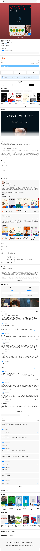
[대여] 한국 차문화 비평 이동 (11, 522)
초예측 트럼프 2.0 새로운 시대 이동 (12, 205)
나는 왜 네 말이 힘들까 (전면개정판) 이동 (33, 503)
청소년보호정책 (16, 545)
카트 (38, 2)
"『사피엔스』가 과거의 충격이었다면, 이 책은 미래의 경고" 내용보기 (20, 317)
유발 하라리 (2, 45)
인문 (5, 246)
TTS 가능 (8, 256)
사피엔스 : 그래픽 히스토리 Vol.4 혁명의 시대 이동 (5, 205)
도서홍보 (31, 545)
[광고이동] (36, 1)
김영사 (2, 46)
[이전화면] (1, 1)
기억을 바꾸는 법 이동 (5, 233)
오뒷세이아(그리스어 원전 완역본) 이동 (18, 503)
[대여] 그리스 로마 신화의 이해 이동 (26, 522)
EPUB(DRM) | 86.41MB (10, 260)
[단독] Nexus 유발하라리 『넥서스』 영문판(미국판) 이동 (26, 205)
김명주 (7, 45)
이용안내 (2, 253)
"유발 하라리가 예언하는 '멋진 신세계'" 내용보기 (20, 327)
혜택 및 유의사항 (10, 295)
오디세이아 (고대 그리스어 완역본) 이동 (4, 503)
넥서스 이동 (19, 205)
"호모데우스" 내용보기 (20, 355)
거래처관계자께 (27, 545)
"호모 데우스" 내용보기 (20, 336)
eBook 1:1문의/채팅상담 (29, 542)
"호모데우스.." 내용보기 (20, 386)
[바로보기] (25, 302)
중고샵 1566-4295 (22, 542)
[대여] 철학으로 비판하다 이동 (4, 522)
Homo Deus (4, 48)
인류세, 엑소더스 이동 (26, 233)
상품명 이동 (4, 100)
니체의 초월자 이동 (26, 503)
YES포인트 (2, 62)
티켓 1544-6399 (16, 542)
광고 (33, 545)
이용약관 (7, 545)
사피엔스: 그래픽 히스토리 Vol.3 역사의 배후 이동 (34, 205)
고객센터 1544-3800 (10, 542)
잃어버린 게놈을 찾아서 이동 (34, 233)
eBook (2, 246)
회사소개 (23, 545)
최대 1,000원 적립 (35, 68)
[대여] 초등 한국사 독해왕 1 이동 (18, 522)
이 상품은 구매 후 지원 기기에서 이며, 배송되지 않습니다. (18, 77)
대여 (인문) (8, 246)
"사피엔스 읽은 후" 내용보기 (20, 405)
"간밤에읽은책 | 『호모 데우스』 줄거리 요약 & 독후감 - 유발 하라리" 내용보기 (20, 375)
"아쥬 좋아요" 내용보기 (20, 346)
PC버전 (20, 545)
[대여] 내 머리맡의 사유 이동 (33, 521)
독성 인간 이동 (11, 503)
